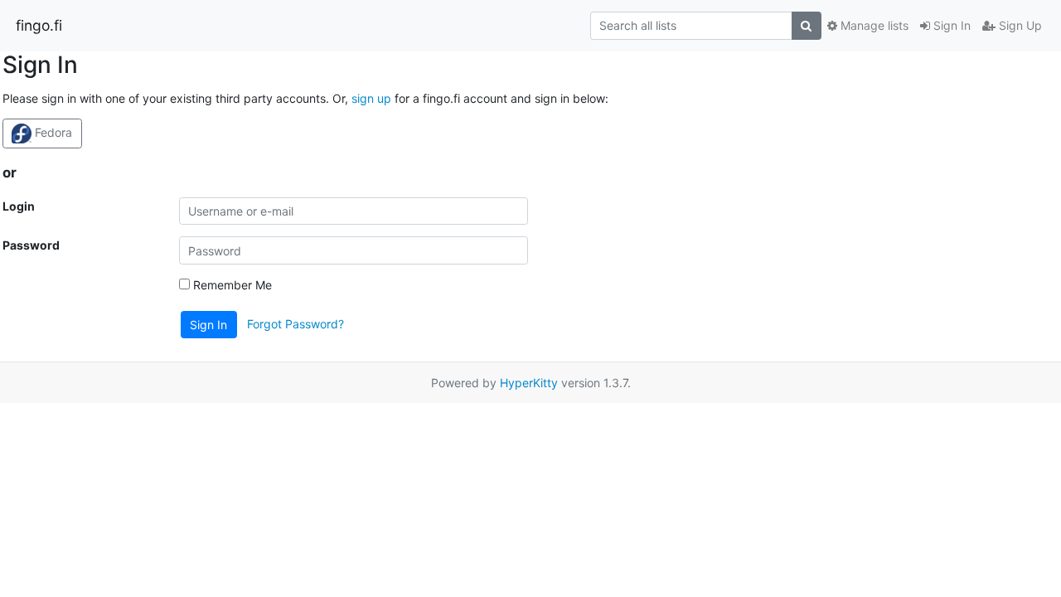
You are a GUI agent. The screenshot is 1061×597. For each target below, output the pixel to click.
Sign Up (1019, 25)
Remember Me (231, 285)
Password (31, 245)
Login (18, 206)
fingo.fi (39, 25)
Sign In (950, 25)
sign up (371, 98)
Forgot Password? (295, 324)
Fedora (51, 132)
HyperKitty (529, 383)
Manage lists (872, 25)
